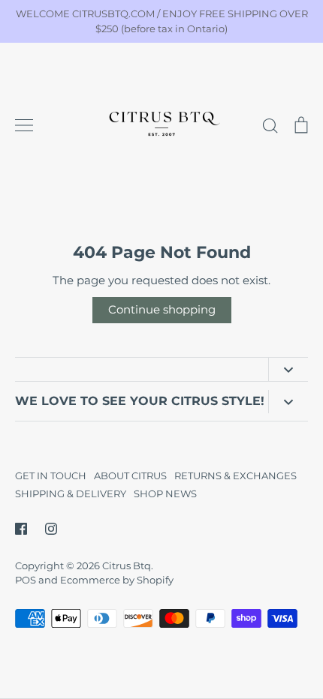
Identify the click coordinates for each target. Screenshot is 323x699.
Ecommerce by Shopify (117, 580)
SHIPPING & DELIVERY (70, 494)
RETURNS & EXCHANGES (235, 476)
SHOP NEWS (165, 494)
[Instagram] (51, 529)
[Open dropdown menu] (288, 369)
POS (25, 580)
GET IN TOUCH (50, 476)
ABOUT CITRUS (130, 476)
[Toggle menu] (24, 125)
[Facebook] (21, 529)
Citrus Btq (126, 566)
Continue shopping (162, 309)
